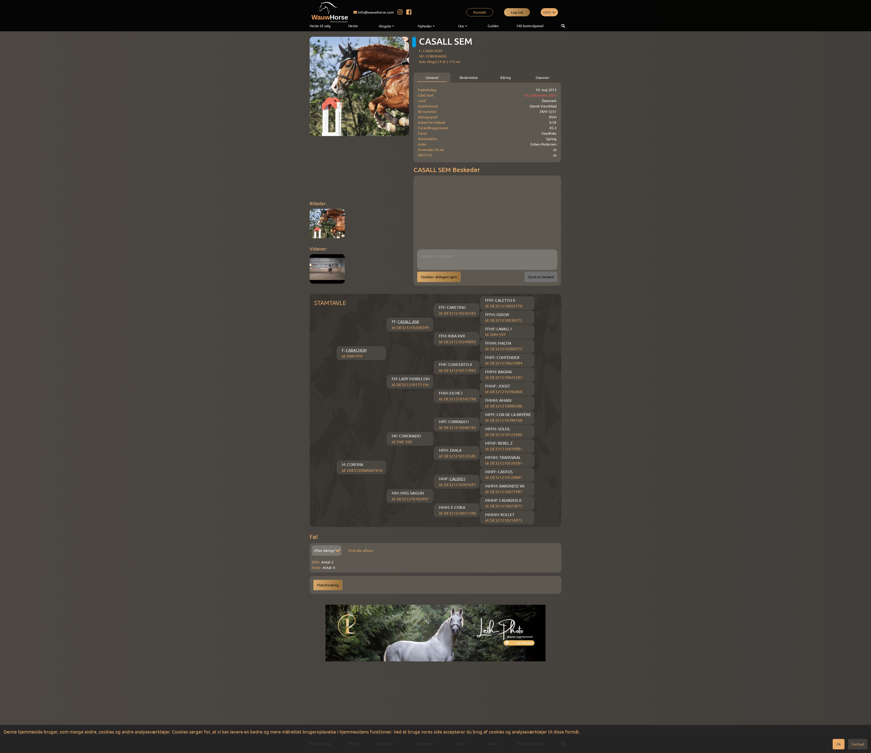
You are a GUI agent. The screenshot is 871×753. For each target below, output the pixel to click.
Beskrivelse (469, 78)
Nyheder (425, 26)
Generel (432, 78)
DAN (547, 12)
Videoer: (318, 248)
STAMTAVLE (330, 303)
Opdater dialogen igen (439, 277)
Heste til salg (320, 26)
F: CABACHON (431, 51)
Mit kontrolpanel (530, 26)
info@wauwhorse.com (376, 12)
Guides (493, 26)
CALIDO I (457, 479)
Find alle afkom (360, 550)
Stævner (542, 78)
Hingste (385, 26)
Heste (353, 26)
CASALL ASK (408, 321)
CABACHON (356, 350)
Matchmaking (328, 585)
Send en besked (541, 277)
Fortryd (858, 744)
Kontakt (479, 12)
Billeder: (318, 203)
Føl (314, 537)
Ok (838, 744)
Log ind (517, 12)
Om (461, 26)
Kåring (505, 78)
